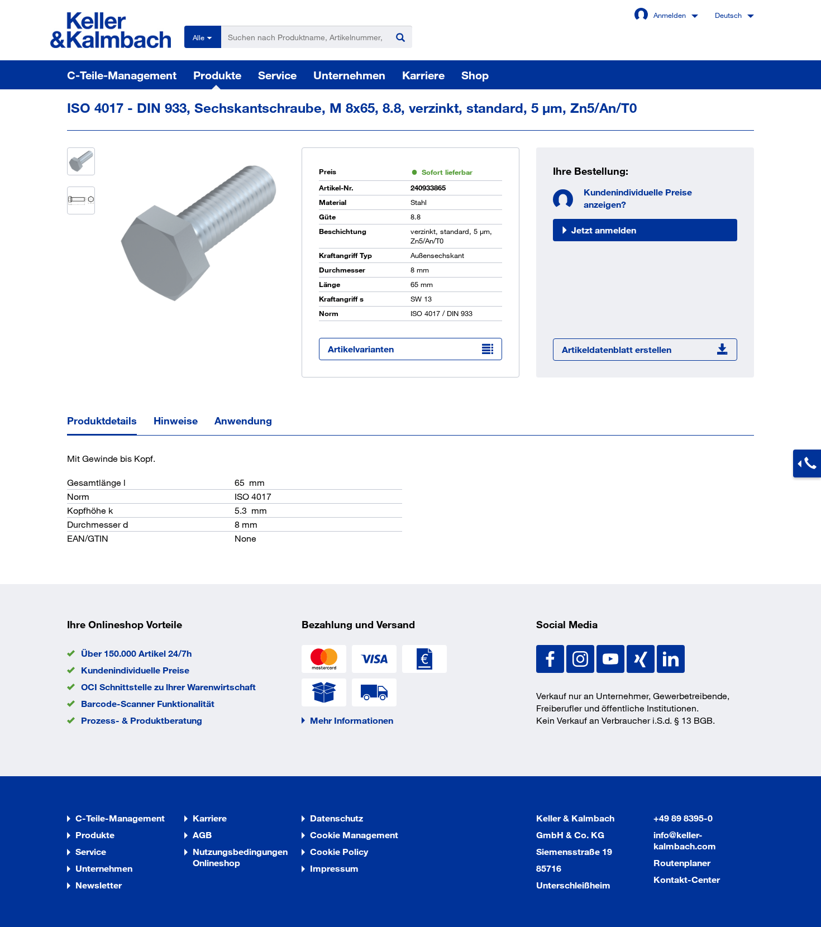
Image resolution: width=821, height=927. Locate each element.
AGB (202, 834)
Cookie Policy (339, 851)
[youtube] (611, 657)
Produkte (217, 75)
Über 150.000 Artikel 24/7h (136, 653)
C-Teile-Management (121, 75)
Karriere (423, 75)
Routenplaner (681, 862)
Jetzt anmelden (603, 229)
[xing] (642, 657)
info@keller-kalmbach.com (684, 840)
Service (277, 75)
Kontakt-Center (686, 879)
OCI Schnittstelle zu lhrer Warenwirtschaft (168, 686)
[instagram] (581, 657)
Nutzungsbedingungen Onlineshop (240, 857)
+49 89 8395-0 (683, 818)
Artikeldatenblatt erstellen (616, 349)
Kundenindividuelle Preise (135, 670)
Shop (475, 75)
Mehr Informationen (351, 720)
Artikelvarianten (361, 348)
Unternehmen (349, 75)
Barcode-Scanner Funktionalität (147, 703)
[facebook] (551, 657)
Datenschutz (336, 818)
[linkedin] (671, 657)
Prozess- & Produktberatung (141, 720)
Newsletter (98, 885)
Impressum (334, 868)
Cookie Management (354, 834)
